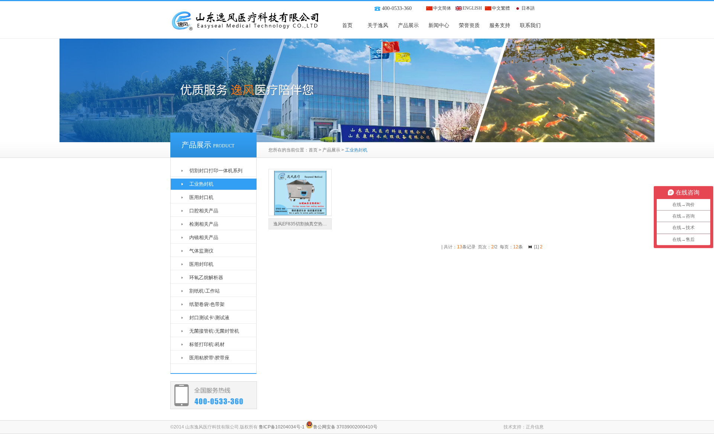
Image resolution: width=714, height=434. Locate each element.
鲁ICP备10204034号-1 (282, 427)
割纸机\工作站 (204, 291)
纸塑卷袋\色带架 (207, 304)
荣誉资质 (469, 25)
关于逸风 (377, 25)
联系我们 (530, 25)
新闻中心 (438, 25)
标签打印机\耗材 (207, 344)
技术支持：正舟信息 (524, 427)
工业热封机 (201, 184)
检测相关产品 (203, 224)
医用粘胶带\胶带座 (209, 357)
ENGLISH (472, 8)
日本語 (528, 8)
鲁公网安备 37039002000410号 (345, 427)
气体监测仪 (201, 251)
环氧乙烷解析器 (206, 277)
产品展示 (408, 25)
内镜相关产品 (203, 237)
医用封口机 (201, 197)
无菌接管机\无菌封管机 (214, 331)
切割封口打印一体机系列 (215, 170)
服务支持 (499, 25)
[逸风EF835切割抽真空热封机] (300, 213)
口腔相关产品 (203, 210)
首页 (347, 25)
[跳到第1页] (530, 246)
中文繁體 (501, 8)
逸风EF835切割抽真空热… (300, 223)
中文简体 (442, 8)
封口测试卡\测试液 (209, 317)
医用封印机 (201, 264)
